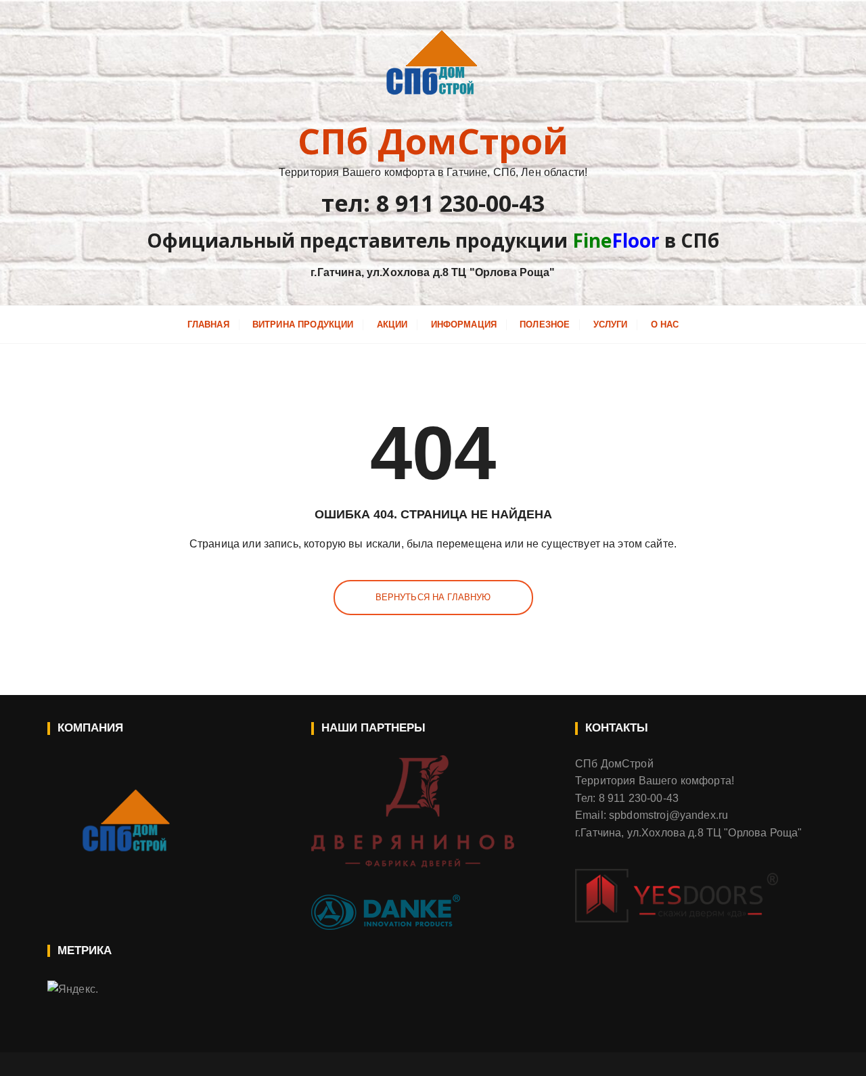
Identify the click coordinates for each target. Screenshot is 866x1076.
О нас (665, 324)
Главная (208, 324)
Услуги (610, 324)
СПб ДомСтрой (433, 141)
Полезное (545, 324)
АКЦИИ (392, 324)
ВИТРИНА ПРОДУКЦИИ (303, 324)
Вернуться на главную (433, 597)
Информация (464, 324)
